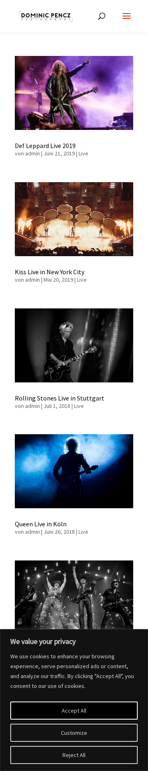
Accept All (74, 710)
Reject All (74, 755)
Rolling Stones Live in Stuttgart (59, 398)
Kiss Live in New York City (49, 272)
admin (32, 153)
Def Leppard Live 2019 (45, 145)
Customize (74, 732)
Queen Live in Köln (41, 524)
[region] (74, 700)
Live (83, 153)
